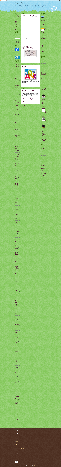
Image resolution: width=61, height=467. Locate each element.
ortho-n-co (42, 72)
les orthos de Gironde (43, 70)
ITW (15, 282)
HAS (15, 281)
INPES (42, 48)
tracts (15, 395)
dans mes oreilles (17, 171)
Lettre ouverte (17, 291)
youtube (16, 403)
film (15, 347)
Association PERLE (43, 124)
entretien (16, 346)
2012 (16, 453)
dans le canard (17, 83)
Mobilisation (16, 105)
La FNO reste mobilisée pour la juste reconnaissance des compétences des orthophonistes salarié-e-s (30, 16)
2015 (16, 434)
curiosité (16, 148)
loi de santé (16, 240)
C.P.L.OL (42, 41)
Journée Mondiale (17, 283)
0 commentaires (24, 61)
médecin (16, 368)
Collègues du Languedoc (43, 64)
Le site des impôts (17, 67)
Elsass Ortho (20, 3)
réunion (16, 214)
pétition (16, 248)
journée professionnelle (17, 208)
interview (16, 206)
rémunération (17, 390)
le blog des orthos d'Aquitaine (43, 66)
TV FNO (16, 313)
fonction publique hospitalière (17, 150)
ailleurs (16, 170)
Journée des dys (17, 154)
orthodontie (16, 371)
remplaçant (16, 383)
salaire (16, 136)
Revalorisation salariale (17, 307)
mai (17, 450)
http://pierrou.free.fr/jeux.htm (43, 146)
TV (15, 169)
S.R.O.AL (16, 77)
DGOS (16, 219)
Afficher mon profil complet (22, 462)
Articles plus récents (25, 105)
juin (17, 444)
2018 (15, 255)
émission (16, 404)
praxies (16, 376)
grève (15, 129)
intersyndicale (17, 234)
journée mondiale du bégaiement (17, 356)
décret (15, 227)
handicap (16, 202)
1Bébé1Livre (16, 87)
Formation (16, 142)
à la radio (16, 252)
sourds (16, 392)
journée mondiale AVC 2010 (17, 236)
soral (15, 391)
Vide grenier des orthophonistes (43, 150)
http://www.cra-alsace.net (43, 53)
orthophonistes (17, 135)
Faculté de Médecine (16, 276)
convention (16, 341)
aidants (16, 182)
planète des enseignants (16, 165)
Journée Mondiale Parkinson (17, 286)
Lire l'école (16, 109)
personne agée (17, 373)
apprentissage (17, 324)
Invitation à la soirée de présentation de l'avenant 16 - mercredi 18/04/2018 (17, 21)
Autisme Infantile (43, 129)
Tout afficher (45, 142)
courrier (16, 342)
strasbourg (16, 108)
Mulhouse (16, 222)
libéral (16, 361)
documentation (17, 85)
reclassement (16, 381)
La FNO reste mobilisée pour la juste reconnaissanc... (23, 445)
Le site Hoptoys (43, 175)
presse (15, 378)
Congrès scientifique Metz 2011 (17, 218)
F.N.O (42, 36)
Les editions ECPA (42, 160)
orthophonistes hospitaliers (17, 177)
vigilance (16, 402)
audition (16, 143)
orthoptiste (16, 372)
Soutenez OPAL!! (17, 24)
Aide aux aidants (17, 137)
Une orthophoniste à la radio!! (28, 90)
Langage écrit (17, 191)
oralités (16, 175)
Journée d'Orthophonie (17, 190)
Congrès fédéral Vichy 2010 (17, 98)
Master (16, 179)
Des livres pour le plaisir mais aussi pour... (17, 273)
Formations (16, 115)
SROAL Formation (16, 310)
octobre (17, 438)
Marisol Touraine (17, 156)
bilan (15, 333)
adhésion (16, 159)
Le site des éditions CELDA (43, 154)
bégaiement (16, 110)
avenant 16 (16, 332)
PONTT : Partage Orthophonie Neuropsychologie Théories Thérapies (44, 134)
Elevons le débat (17, 88)
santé (15, 215)
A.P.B (15, 178)
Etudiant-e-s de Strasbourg (17, 421)
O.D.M (16, 300)
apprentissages (17, 325)
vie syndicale (16, 399)
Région (16, 90)
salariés (16, 186)
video (15, 95)
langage (16, 209)
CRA (15, 265)
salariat (16, 118)
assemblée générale (16, 329)
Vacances (16, 319)
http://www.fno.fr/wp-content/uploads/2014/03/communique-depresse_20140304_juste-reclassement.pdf (28, 47)
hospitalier (16, 203)
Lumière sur (16, 192)
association (16, 199)
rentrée (16, 387)
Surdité (16, 312)
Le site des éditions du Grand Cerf (43, 173)
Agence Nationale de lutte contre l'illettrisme (43, 51)
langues (16, 210)
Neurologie (16, 158)
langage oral (16, 360)
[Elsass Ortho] (17, 51)
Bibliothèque (16, 258)
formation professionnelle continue (17, 231)
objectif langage (17, 245)
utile (15, 398)
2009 (16, 457)
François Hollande (17, 279)
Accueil (30, 105)
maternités (16, 242)
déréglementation (17, 228)
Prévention (16, 76)
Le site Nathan (43, 176)
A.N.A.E (42, 44)
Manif (15, 123)
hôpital (16, 233)
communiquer (16, 226)
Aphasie (16, 141)
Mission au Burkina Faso (16, 416)
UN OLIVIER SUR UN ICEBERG (44, 117)
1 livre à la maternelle (16, 254)
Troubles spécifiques (16, 316)
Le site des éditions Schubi (43, 158)
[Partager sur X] (23, 67)
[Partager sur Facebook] (24, 67)
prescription (16, 377)
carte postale (16, 337)
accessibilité (16, 323)
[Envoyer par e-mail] (22, 67)
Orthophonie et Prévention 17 (43, 78)
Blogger (34, 465)
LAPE (15, 289)
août (17, 441)
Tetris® (16, 314)
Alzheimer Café (43, 137)
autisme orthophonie (43, 62)
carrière (16, 336)
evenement (16, 114)
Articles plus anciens (36, 105)
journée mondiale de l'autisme (17, 351)
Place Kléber (16, 198)
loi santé (16, 362)
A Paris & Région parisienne (43, 60)
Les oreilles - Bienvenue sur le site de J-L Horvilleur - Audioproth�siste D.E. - (44, 140)
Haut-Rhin (16, 128)
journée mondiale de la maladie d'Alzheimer (17, 354)
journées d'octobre (16, 358)
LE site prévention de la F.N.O (43, 38)
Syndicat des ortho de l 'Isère (43, 82)
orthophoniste (17, 163)
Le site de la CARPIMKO (16, 71)
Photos (16, 197)
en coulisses (16, 185)
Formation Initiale (16, 122)
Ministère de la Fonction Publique (17, 296)
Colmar (16, 151)
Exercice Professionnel (16, 80)
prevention (16, 247)
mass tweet (16, 241)
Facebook (16, 274)
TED (15, 223)
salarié (16, 166)
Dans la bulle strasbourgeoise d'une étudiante (17, 419)
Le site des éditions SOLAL (43, 178)
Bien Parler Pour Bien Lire (17, 260)
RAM (15, 305)
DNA (15, 270)
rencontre (16, 386)
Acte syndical (16, 94)
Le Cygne (16, 290)
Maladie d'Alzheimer (16, 100)
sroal (15, 130)
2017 (16, 431)
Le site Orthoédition (43, 148)
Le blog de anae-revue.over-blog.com (43, 102)
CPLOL (16, 262)
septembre (17, 440)
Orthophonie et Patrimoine (44, 108)
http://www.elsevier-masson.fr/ (43, 171)
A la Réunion (43, 58)
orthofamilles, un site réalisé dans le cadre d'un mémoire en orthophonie (43, 75)
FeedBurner (17, 42)
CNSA (16, 261)
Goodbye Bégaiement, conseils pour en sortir (43, 94)
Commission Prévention (16, 267)
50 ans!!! (24, 66)
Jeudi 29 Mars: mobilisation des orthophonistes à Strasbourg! (17, 16)
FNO (15, 78)
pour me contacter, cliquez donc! (17, 28)
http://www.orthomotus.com (43, 152)
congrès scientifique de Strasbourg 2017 (17, 146)
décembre (17, 437)
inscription (16, 348)
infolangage (16, 204)
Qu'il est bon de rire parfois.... (17, 304)
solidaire (16, 249)
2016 (16, 433)
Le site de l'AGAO (17, 66)
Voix (15, 320)
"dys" (15, 93)
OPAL (16, 104)
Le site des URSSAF (16, 69)
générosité (16, 162)
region (16, 382)
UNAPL (16, 318)
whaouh (16, 113)
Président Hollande (16, 302)
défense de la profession (16, 184)
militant (16, 367)
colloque (16, 338)
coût (15, 343)
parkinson (16, 213)
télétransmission (17, 396)
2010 (16, 456)
